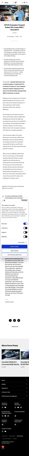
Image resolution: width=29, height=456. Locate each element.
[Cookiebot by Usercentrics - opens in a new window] (21, 200)
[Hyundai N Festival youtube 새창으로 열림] (5, 432)
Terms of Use (4, 436)
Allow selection (14, 250)
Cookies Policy (12, 436)
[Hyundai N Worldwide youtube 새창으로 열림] (5, 408)
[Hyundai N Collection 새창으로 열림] (2, 425)
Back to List (15, 326)
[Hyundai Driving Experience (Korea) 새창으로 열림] (8, 416)
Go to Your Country (7, 438)
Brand (3, 380)
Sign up (6, 2)
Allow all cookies (14, 246)
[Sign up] (27, 2)
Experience (5, 388)
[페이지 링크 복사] (18, 320)
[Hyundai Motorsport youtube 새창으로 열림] (18, 408)
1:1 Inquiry (15, 438)
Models (4, 384)
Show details (21, 242)
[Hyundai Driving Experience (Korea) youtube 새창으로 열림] (5, 416)
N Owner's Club (6, 392)
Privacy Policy (20, 436)
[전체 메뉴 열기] (2, 2)
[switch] (25, 228)
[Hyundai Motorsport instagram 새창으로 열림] (15, 408)
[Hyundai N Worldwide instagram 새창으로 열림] (2, 408)
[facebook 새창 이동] (14, 320)
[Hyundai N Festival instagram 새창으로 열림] (2, 432)
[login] (26, 2)
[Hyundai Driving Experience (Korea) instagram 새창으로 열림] (2, 416)
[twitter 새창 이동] (10, 320)
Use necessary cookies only (14, 254)
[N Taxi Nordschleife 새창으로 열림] (15, 416)
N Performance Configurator (9, 396)
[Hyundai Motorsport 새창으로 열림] (21, 408)
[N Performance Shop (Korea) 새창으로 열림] (15, 425)
